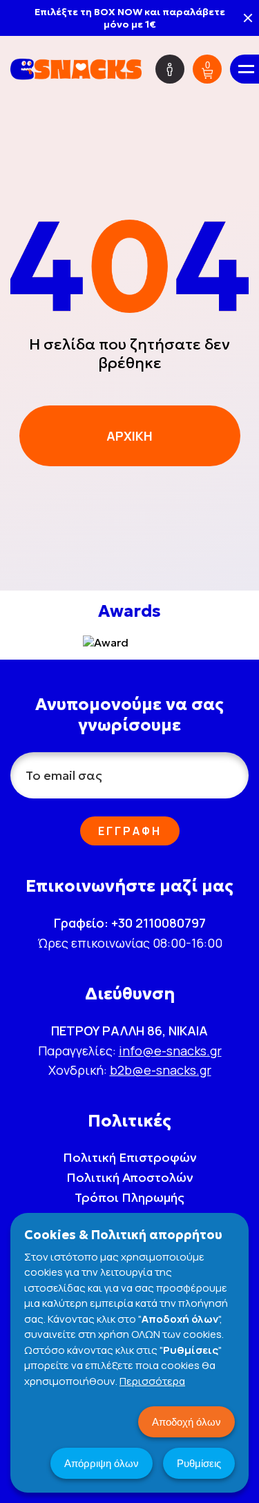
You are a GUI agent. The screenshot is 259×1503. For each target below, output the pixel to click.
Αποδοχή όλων (186, 1422)
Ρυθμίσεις (199, 1463)
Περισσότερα (152, 1381)
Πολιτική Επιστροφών (130, 1157)
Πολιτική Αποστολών (129, 1177)
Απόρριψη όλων (101, 1463)
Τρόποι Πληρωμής (129, 1197)
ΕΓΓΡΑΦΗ (130, 831)
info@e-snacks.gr (170, 1050)
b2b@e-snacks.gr (160, 1070)
